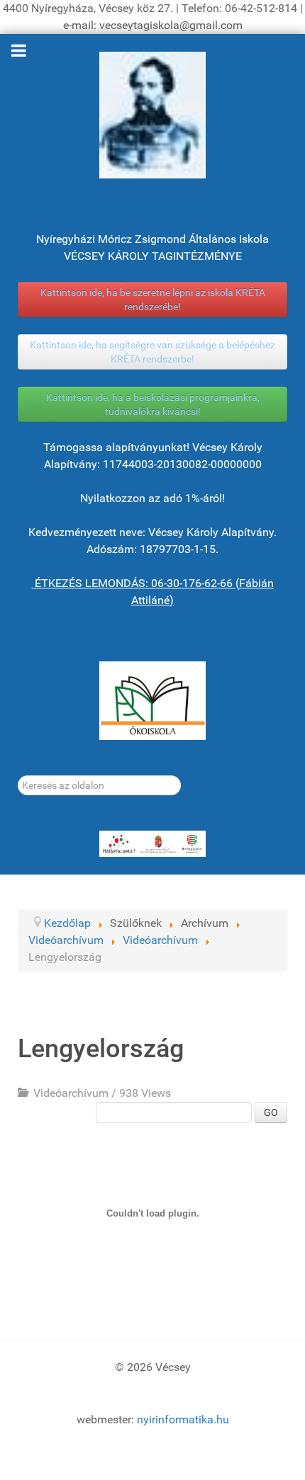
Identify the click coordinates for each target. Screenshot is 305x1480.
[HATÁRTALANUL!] (152, 844)
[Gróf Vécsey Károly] (152, 115)
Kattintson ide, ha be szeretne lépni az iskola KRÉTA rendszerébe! (152, 299)
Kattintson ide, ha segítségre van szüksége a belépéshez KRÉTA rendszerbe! (152, 352)
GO (271, 1112)
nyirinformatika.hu (183, 1419)
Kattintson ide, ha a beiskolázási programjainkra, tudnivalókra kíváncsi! (153, 404)
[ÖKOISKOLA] (152, 700)
